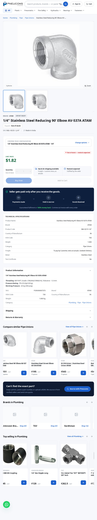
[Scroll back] (87, 326)
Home (5, 18)
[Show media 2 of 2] (37, 101)
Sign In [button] (77, 4)
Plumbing (13, 18)
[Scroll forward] (91, 326)
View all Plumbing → (75, 436)
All (9, 10)
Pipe (21, 18)
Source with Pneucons (79, 389)
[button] (89, 4)
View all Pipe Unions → (74, 327)
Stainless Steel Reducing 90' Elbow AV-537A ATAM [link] (51, 18)
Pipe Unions (29, 18)
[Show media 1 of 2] (14, 101)
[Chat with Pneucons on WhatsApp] (6, 504)
